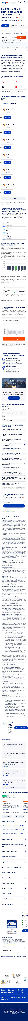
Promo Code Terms (7, 950)
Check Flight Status (21, 727)
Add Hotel (14, 40)
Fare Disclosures (6, 946)
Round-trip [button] (4, 30)
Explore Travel (13, 2)
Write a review (7, 816)
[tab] (5, 25)
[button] (19, 1)
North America (14, 48)
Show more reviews (19, 816)
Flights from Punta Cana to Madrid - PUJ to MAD (13, 833)
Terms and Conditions (20, 1010)
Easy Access (4, 991)
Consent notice (6, 511)
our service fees (11, 943)
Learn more (14, 385)
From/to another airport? (9, 42)
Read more (5, 747)
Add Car (21, 40)
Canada (18, 47)
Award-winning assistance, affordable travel (13, 956)
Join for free (14, 398)
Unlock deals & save (14, 506)
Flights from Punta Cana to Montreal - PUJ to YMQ (13, 825)
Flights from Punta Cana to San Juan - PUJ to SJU (13, 829)
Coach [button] (20, 30)
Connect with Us (11, 991)
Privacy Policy (12, 511)
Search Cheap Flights (14, 339)
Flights (9, 47)
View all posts (13, 787)
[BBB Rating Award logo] (24, 980)
